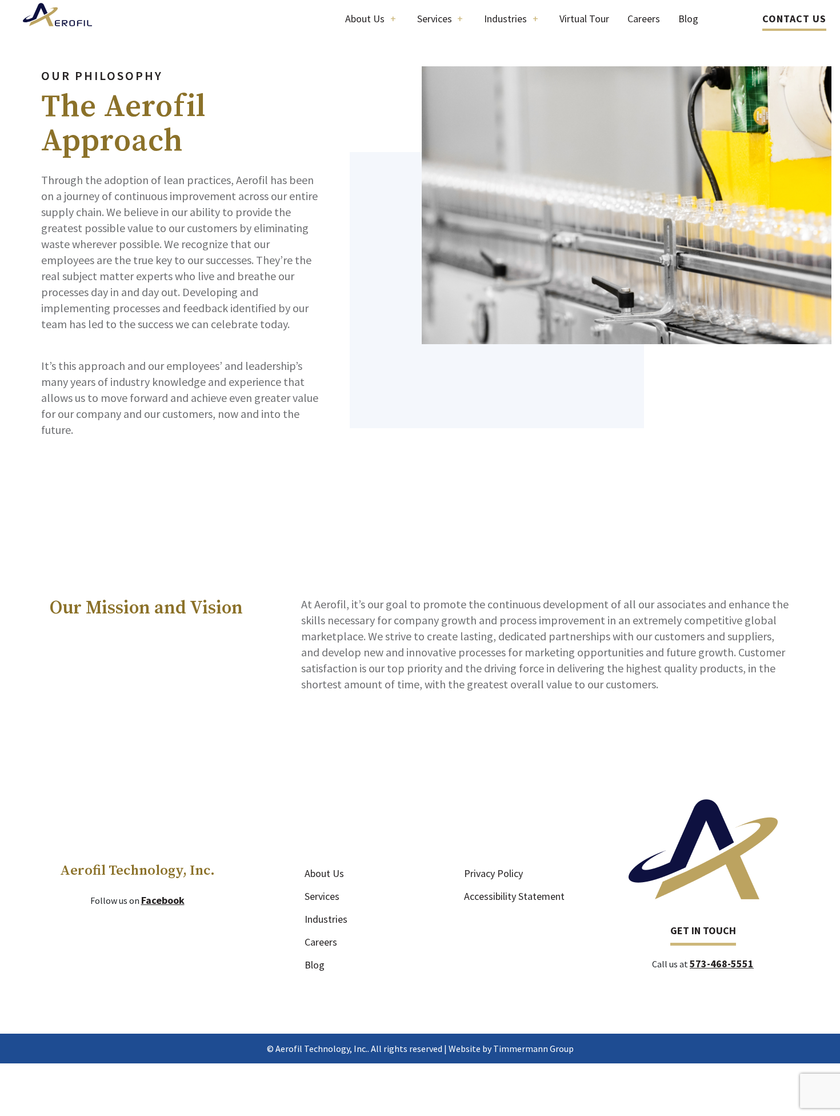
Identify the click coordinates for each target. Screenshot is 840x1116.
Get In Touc (699, 930)
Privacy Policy (493, 873)
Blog (315, 964)
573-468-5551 (722, 963)
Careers (321, 941)
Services (322, 896)
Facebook (163, 900)
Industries (326, 919)
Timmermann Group (533, 1048)
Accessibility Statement (514, 896)
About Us (324, 873)
